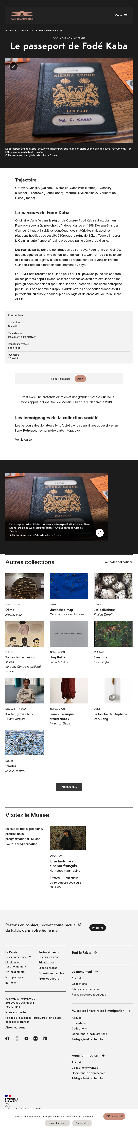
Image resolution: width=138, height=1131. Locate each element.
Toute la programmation (21, 844)
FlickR (35, 1039)
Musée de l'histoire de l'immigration (98, 1011)
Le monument (82, 972)
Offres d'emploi (15, 971)
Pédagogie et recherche (87, 1039)
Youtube (26, 1038)
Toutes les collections (118, 562)
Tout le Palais (81, 953)
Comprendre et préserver (88, 1073)
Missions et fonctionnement (15, 964)
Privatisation (47, 962)
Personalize (82, 1123)
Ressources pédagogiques (89, 994)
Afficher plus (69, 787)
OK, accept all (114, 1116)
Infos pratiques (15, 977)
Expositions (79, 1023)
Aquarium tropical (85, 1055)
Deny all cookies (57, 1123)
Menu (118, 15)
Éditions (10, 982)
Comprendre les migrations (89, 1033)
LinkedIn (45, 1039)
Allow (80, 378)
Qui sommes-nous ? (18, 957)
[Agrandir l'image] (100, 533)
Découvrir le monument (87, 989)
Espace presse (48, 967)
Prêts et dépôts (49, 978)
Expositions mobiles (51, 973)
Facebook (7, 1039)
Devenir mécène (49, 957)
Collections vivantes (85, 1067)
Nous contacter (16, 1012)
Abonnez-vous (15, 1027)
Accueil (9, 30)
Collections (23, 30)
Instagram (17, 1039)
